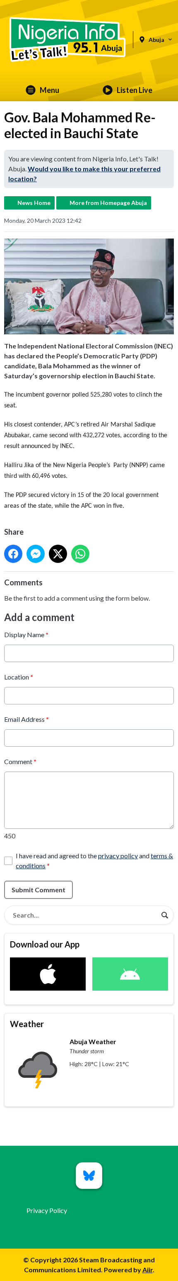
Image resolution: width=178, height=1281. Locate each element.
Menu (49, 90)
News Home (34, 202)
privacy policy (118, 856)
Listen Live (134, 90)
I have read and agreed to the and (94, 860)
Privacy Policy (46, 1210)
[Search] (165, 915)
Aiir (147, 1270)
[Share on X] (58, 554)
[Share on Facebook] (13, 554)
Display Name (26, 634)
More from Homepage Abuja (108, 202)
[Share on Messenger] (35, 554)
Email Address (26, 719)
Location (18, 677)
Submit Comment (38, 890)
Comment (20, 761)
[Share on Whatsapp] (80, 554)
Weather (27, 1024)
